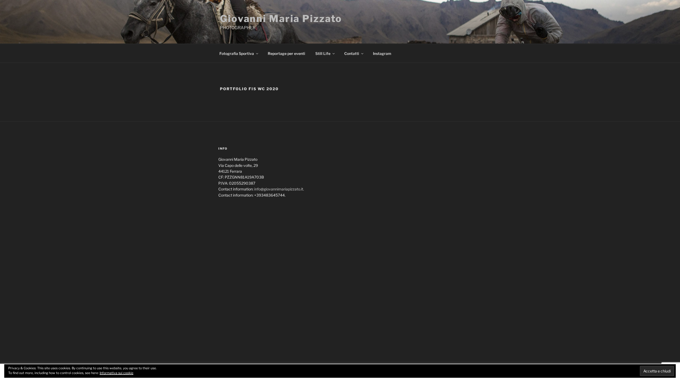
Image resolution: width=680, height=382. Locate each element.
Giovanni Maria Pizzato (281, 18)
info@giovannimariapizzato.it (278, 189)
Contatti (351, 53)
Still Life (322, 53)
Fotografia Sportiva (236, 53)
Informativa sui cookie (116, 373)
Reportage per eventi (286, 53)
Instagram (382, 53)
